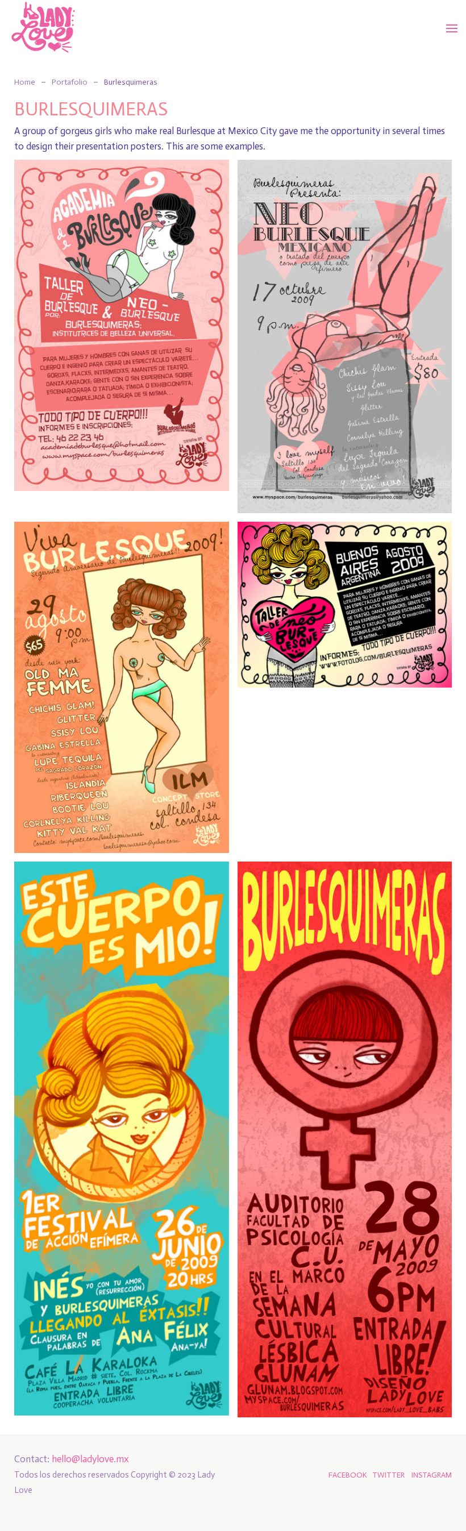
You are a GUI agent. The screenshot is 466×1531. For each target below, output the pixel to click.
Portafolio (70, 82)
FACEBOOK (347, 1474)
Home (24, 82)
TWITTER (388, 1474)
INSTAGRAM (431, 1474)
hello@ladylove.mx (90, 1459)
